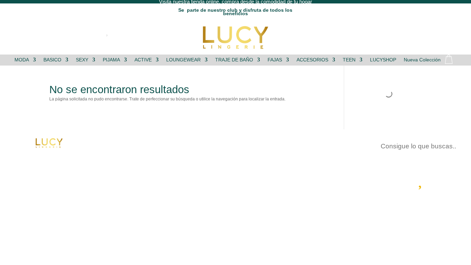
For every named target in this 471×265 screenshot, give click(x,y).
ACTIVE (143, 59)
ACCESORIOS (312, 59)
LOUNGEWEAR (183, 59)
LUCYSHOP (383, 59)
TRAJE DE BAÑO (234, 59)
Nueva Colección (422, 59)
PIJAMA (111, 59)
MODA (21, 59)
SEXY (82, 59)
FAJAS (275, 59)
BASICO (52, 59)
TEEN (349, 59)
